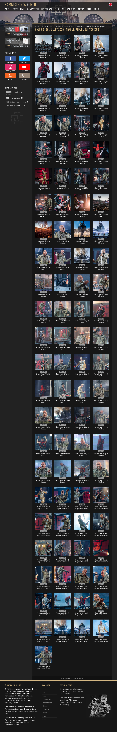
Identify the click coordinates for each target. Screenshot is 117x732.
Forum (24, 79)
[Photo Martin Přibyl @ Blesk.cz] (62, 309)
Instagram (10, 70)
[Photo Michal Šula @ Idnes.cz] (62, 229)
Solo (96, 9)
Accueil (37, 27)
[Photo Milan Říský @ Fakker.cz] (43, 43)
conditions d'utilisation (25, 711)
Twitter (24, 62)
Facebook (10, 62)
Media (81, 9)
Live (22, 9)
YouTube (24, 70)
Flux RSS (10, 79)
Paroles (71, 9)
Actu (7, 9)
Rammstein (33, 9)
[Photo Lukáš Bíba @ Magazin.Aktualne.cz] (43, 495)
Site (89, 9)
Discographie (48, 9)
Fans (15, 9)
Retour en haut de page (72, 678)
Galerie (51, 27)
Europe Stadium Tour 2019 (65, 27)
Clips (61, 9)
